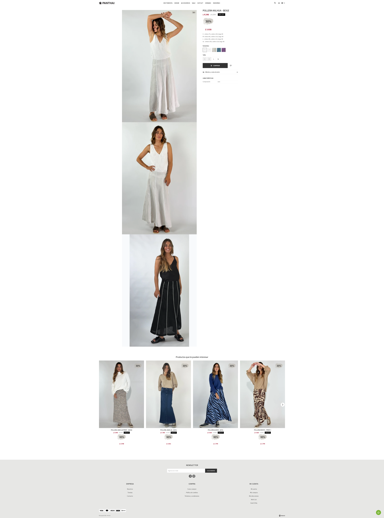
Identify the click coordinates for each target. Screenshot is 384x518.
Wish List (254, 499)
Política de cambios (192, 492)
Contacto (130, 496)
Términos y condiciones (192, 496)
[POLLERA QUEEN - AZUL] (215, 394)
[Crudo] (214, 50)
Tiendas (130, 492)
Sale (193, 3)
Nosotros (130, 489)
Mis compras (254, 492)
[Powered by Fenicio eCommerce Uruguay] (282, 515)
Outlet (200, 3)
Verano (208, 3)
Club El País (253, 503)
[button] (282, 404)
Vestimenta (167, 3)
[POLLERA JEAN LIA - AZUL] (168, 394)
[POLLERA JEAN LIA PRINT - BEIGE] (121, 394)
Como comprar (191, 489)
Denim (176, 3)
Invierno (216, 3)
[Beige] (205, 50)
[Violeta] (224, 50)
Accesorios (185, 3)
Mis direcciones (254, 496)
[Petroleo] (219, 50)
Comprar (216, 66)
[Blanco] (209, 50)
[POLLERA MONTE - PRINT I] (262, 394)
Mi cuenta (254, 489)
